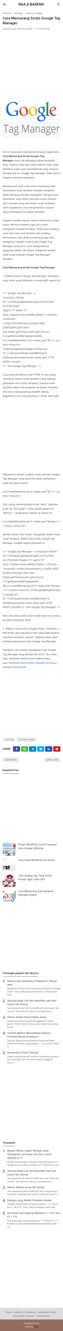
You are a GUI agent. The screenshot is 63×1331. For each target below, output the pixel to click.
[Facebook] (16, 749)
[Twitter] (24, 749)
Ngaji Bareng (31, 4)
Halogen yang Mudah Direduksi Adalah (29, 1200)
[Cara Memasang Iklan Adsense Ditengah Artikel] (9, 895)
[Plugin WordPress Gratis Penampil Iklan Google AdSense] (9, 849)
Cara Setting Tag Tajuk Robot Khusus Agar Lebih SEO (35, 877)
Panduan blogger (27, 739)
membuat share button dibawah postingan (32, 662)
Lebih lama (52, 759)
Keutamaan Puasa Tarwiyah (23, 1052)
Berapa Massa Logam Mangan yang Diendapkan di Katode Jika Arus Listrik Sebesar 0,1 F (29, 1154)
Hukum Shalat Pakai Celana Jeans (26, 1016)
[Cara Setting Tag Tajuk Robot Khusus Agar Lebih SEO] (9, 880)
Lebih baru (11, 759)
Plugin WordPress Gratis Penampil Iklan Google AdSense (37, 846)
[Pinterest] (56, 749)
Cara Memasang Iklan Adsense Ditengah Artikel (36, 893)
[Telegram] (32, 749)
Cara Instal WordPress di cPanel (36, 859)
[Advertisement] (31, 65)
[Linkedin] (48, 749)
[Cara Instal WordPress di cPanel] (9, 864)
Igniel (36, 1327)
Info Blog (10, 739)
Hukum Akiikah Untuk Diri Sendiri (26, 1187)
